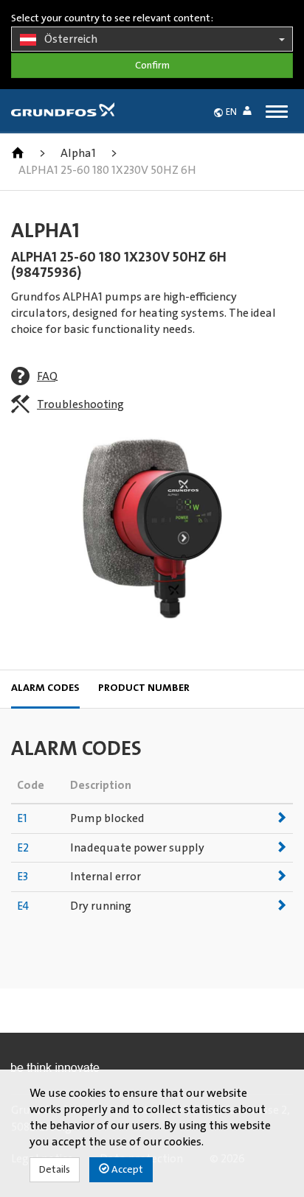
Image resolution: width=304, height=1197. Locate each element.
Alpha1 (78, 153)
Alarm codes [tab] (45, 688)
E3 (22, 876)
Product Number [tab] (144, 688)
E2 (23, 847)
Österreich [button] (70, 39)
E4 (23, 906)
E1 (22, 818)
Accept (126, 1170)
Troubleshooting (80, 404)
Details (54, 1170)
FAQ (47, 376)
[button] (250, 113)
